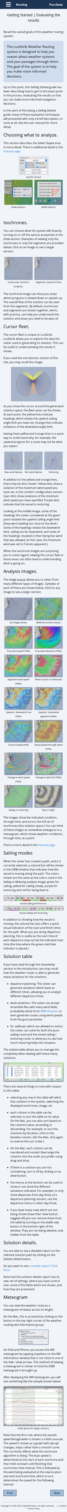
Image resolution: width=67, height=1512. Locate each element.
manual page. (12, 151)
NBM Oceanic (49, 1011)
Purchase (56, 5)
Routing (21, 5)
